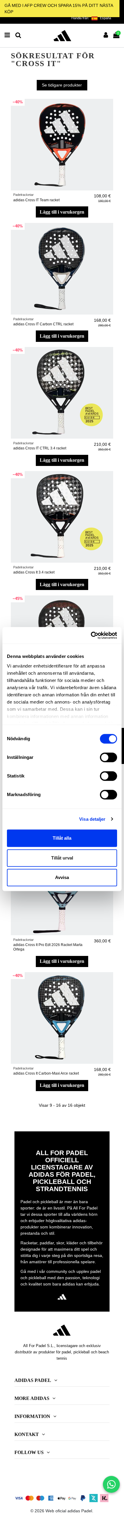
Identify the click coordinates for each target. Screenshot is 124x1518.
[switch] (108, 757)
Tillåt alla (62, 838)
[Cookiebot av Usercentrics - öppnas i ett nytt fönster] (90, 635)
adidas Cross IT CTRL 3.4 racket (39, 448)
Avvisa (62, 877)
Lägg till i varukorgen (62, 211)
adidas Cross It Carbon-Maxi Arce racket (46, 1073)
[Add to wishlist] (108, 107)
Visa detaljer (92, 819)
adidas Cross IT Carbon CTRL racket (43, 324)
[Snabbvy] (108, 118)
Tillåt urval (62, 857)
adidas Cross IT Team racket (36, 200)
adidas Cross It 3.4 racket (33, 572)
